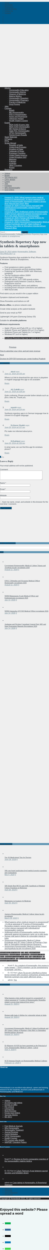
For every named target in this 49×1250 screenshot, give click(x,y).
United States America (18, 155)
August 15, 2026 (11, 1034)
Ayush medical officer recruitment (10, 952)
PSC (17, 958)
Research (8, 170)
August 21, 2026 (11, 1004)
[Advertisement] (24, 60)
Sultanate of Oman (16, 151)
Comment (4, 470)
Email (2, 489)
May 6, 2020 (9, 875)
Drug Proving (14, 104)
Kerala (11, 168)
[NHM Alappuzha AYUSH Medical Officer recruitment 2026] (9, 607)
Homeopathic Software (26, 252)
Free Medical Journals (14, 1126)
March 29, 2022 (11, 918)
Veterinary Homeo (16, 119)
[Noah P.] (7, 1155)
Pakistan (12, 161)
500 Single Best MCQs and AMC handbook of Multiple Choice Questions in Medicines (25, 887)
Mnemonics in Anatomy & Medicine (18, 901)
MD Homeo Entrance (17, 129)
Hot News (9, 5)
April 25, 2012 (10, 903)
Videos (7, 173)
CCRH (26, 952)
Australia (12, 163)
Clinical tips (9, 1109)
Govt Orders (9, 190)
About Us (8, 1189)
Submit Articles (11, 9)
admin (14, 252)
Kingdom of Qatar (16, 149)
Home (7, 3)
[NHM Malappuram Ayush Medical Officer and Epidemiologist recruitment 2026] (9, 592)
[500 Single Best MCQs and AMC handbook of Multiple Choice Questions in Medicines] (9, 882)
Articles (8, 88)
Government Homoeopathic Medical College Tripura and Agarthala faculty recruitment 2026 (25, 567)
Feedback (9, 1195)
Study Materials (11, 137)
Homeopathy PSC (14, 954)
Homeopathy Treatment (14, 1130)
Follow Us (9, 11)
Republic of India (16, 145)
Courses (8, 108)
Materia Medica (15, 96)
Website (3, 495)
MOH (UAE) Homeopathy (19, 127)
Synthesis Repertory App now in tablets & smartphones (27, 338)
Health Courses (11, 1138)
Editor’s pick (5, 985)
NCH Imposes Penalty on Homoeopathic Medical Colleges (26, 1061)
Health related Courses (18, 121)
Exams (7, 123)
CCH (22, 952)
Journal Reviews (11, 1132)
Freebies (8, 186)
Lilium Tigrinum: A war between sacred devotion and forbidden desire (26, 1172)
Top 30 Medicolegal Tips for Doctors (18, 857)
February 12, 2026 (12, 1063)
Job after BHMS (37, 956)
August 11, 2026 (11, 570)
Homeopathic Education (19, 90)
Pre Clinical (9, 1107)
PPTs (7, 141)
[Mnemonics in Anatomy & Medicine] (9, 897)
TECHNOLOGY (11, 178)
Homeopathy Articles (17, 92)
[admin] (7, 1179)
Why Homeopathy (12, 1128)
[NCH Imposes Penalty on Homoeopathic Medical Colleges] (9, 1057)
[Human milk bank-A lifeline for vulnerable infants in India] (9, 1011)
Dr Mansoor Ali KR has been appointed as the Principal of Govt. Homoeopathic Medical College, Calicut (26, 1047)
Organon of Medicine (17, 94)
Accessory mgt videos (13, 1103)
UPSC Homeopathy (13, 1136)
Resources (9, 7)
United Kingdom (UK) (17, 157)
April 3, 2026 (10, 1050)
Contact (8, 13)
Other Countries (15, 166)
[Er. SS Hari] (7, 1167)
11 (14, 254)
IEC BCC (8, 1117)
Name (2, 483)
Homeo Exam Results (18, 135)
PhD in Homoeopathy (18, 115)
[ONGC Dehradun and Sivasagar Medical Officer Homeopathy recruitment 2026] (9, 577)
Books (7, 175)
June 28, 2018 (10, 859)
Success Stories (11, 1115)
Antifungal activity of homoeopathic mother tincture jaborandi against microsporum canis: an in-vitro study (26, 933)
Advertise (8, 1191)
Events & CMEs (11, 1105)
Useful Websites (11, 1134)
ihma (30, 956)
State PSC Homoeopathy (19, 131)
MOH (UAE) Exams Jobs (19, 125)
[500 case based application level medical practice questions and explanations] (9, 867)
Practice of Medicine (17, 102)
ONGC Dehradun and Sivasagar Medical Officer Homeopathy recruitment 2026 (22, 582)
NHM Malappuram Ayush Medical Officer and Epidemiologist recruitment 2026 (21, 597)
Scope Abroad (10, 143)
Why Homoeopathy (12, 188)
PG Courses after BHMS (14, 1140)
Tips (6, 184)
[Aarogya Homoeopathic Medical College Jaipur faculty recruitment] (9, 910)
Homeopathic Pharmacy (19, 100)
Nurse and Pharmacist (18, 117)
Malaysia (12, 159)
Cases (7, 182)
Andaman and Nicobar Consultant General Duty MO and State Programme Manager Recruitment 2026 (25, 625)
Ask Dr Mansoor (11, 1193)
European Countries (17, 153)
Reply (7, 383)
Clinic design (10, 180)
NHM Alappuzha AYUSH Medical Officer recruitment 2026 (26, 611)
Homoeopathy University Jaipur (14, 956)
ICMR (26, 956)
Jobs (6, 106)
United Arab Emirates (17, 147)
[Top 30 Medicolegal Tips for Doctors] (9, 854)
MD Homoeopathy (16, 112)
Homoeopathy (25, 954)
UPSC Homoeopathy (17, 133)
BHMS (11, 110)
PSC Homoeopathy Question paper (30, 958)
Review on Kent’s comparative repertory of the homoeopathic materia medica (26, 1160)
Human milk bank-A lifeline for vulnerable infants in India (25, 1015)
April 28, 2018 (10, 890)
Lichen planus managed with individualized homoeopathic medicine (22, 929)
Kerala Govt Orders (12, 1113)
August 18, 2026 (11, 1017)
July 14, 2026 (10, 600)
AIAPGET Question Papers (16, 1142)
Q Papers (8, 139)
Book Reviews (10, 1111)
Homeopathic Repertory (18, 98)
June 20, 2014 (6, 252)
